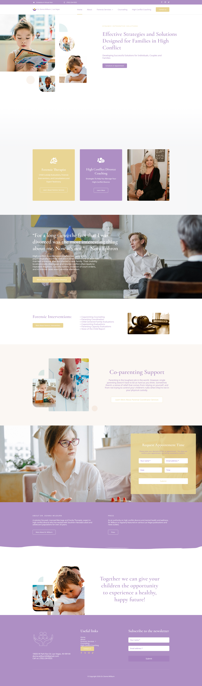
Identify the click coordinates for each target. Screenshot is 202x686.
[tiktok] (168, 2)
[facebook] (161, 2)
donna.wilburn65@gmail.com (46, 656)
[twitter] (85, 653)
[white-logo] (43, 629)
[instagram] (165, 2)
